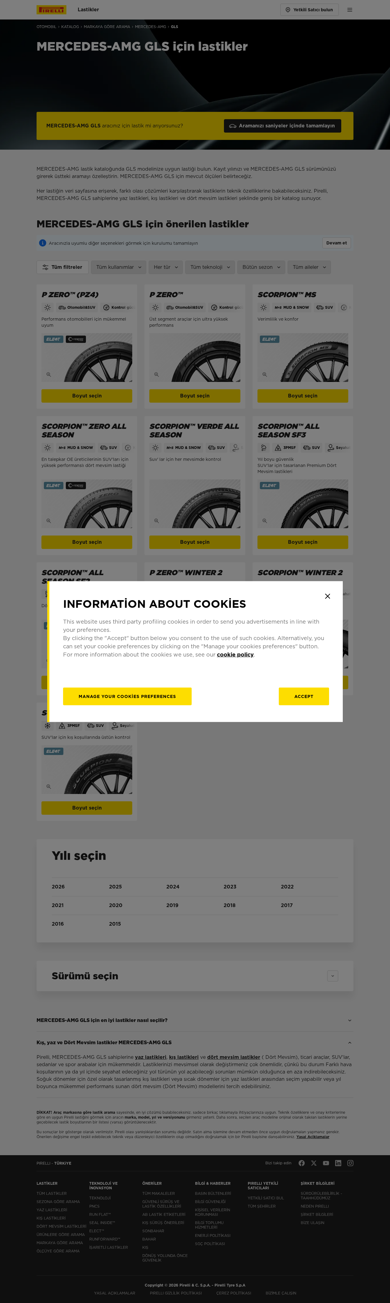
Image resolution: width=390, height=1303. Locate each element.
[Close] (327, 596)
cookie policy (235, 654)
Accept (304, 696)
